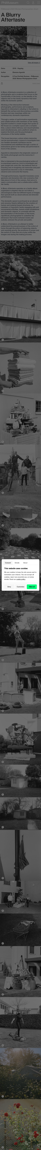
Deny (9, 587)
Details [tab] (17, 563)
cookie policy (20, 579)
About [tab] (25, 563)
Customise (20, 587)
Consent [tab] (8, 563)
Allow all (32, 587)
